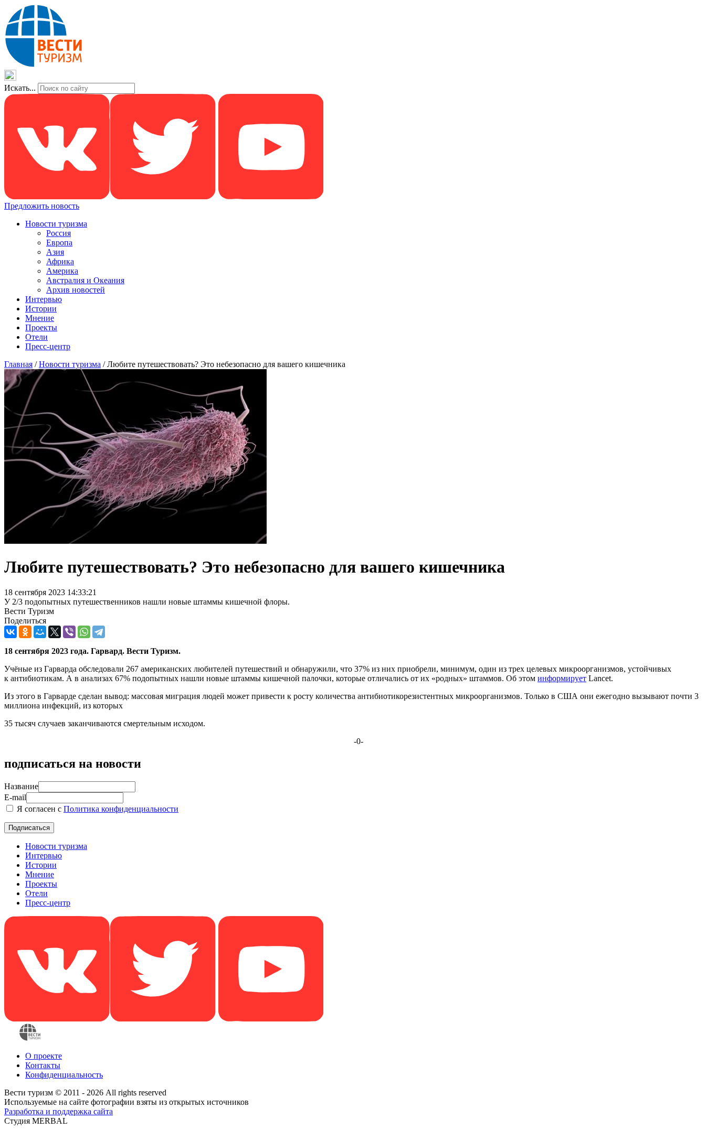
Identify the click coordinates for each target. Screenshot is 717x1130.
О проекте (43, 1055)
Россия (58, 233)
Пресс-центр (47, 346)
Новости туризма (56, 223)
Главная (18, 364)
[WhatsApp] (84, 632)
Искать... (20, 87)
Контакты (42, 1065)
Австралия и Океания (85, 280)
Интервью (43, 299)
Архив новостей (75, 289)
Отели (36, 336)
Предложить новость (41, 205)
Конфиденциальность (64, 1074)
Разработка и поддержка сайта (58, 1111)
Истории (41, 308)
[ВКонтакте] (10, 632)
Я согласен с (96, 808)
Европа (59, 242)
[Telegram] (98, 632)
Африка (60, 261)
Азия (55, 251)
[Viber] (69, 632)
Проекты (41, 327)
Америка (62, 270)
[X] (54, 632)
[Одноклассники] (25, 632)
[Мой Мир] (40, 632)
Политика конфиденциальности (121, 808)
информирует (561, 678)
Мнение (39, 318)
